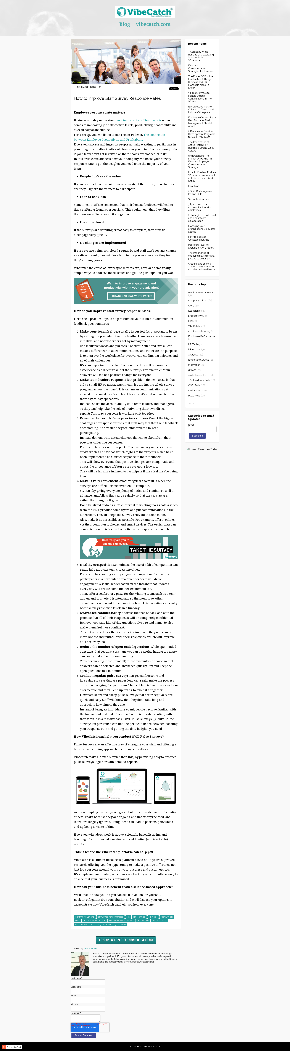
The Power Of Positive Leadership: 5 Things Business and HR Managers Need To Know (200, 82)
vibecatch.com (153, 24)
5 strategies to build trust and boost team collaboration (202, 218)
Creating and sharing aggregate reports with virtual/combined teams (201, 266)
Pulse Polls (196, 395)
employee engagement (121, 921)
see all (191, 403)
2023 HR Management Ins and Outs (200, 193)
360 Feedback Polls (201, 380)
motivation (167, 917)
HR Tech (153, 917)
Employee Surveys (201, 359)
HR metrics (139, 917)
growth (121, 924)
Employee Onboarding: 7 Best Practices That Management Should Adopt (202, 122)
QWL (77, 921)
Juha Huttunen (91, 948)
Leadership (143, 921)
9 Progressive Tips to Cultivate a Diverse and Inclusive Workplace (201, 109)
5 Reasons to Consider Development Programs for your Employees (201, 134)
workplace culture (94, 921)
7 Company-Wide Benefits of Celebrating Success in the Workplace (201, 56)
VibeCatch (196, 326)
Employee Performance (110, 917)
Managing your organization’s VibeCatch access (202, 229)
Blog (124, 24)
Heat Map (193, 186)
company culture (84, 917)
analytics (108, 924)
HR (128, 917)
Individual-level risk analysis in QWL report (201, 246)
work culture (197, 390)
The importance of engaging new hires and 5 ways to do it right (201, 255)
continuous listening (87, 924)
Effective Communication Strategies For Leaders (200, 68)
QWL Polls (196, 385)
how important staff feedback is (138, 120)
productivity (160, 921)
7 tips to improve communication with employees (199, 207)
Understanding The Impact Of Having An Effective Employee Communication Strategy (200, 161)
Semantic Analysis (198, 199)
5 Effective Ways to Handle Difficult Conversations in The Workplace (200, 97)
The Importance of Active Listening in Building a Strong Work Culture (201, 146)
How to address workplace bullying (198, 238)
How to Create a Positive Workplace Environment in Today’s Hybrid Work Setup (202, 176)
